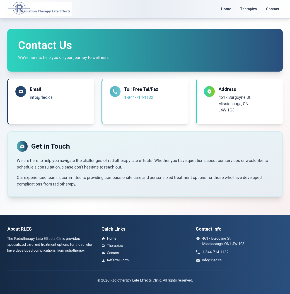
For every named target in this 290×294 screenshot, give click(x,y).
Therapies (248, 9)
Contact (272, 9)
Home (226, 9)
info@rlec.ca (41, 97)
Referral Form (118, 260)
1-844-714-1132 (138, 97)
